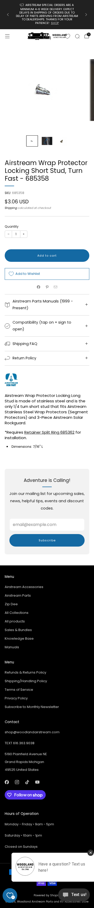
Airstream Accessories (24, 586)
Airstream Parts (18, 595)
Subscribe (47, 540)
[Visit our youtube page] (37, 782)
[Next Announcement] (86, 14)
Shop (55, 23)
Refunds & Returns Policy (25, 672)
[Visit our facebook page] (7, 782)
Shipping (11, 208)
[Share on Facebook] (38, 287)
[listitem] (47, 14)
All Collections (16, 612)
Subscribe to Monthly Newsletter (32, 706)
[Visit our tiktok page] (27, 782)
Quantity (12, 226)
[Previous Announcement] (8, 14)
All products (15, 621)
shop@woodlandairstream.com (32, 732)
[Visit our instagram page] (17, 782)
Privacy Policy (16, 698)
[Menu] (7, 36)
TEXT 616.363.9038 (19, 743)
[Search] (77, 36)
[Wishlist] (67, 36)
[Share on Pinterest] (47, 287)
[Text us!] (74, 896)
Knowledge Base (19, 638)
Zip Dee (11, 604)
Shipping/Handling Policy (26, 681)
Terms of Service (19, 689)
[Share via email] (55, 287)
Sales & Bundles (18, 629)
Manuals (12, 647)
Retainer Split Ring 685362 (49, 432)
